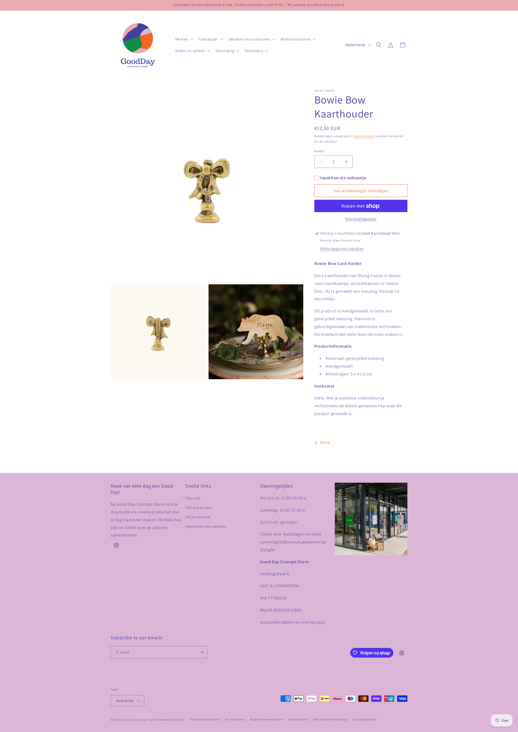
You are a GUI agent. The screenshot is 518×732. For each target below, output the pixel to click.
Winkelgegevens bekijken (342, 248)
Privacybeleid (234, 719)
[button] (184, 39)
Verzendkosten (364, 136)
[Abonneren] (201, 652)
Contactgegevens (365, 719)
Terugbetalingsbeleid (205, 719)
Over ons (193, 498)
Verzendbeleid (197, 517)
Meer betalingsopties (360, 219)
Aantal (319, 151)
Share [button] (325, 442)
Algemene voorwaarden (206, 526)
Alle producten (198, 507)
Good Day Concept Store (139, 719)
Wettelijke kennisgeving (330, 719)
